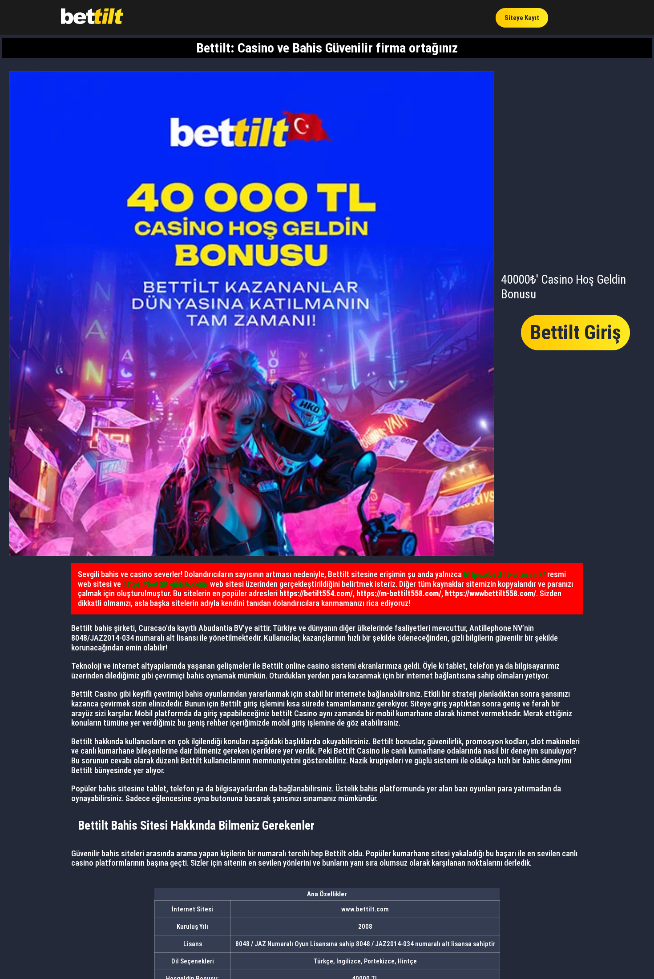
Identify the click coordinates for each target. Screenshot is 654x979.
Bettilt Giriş (575, 332)
